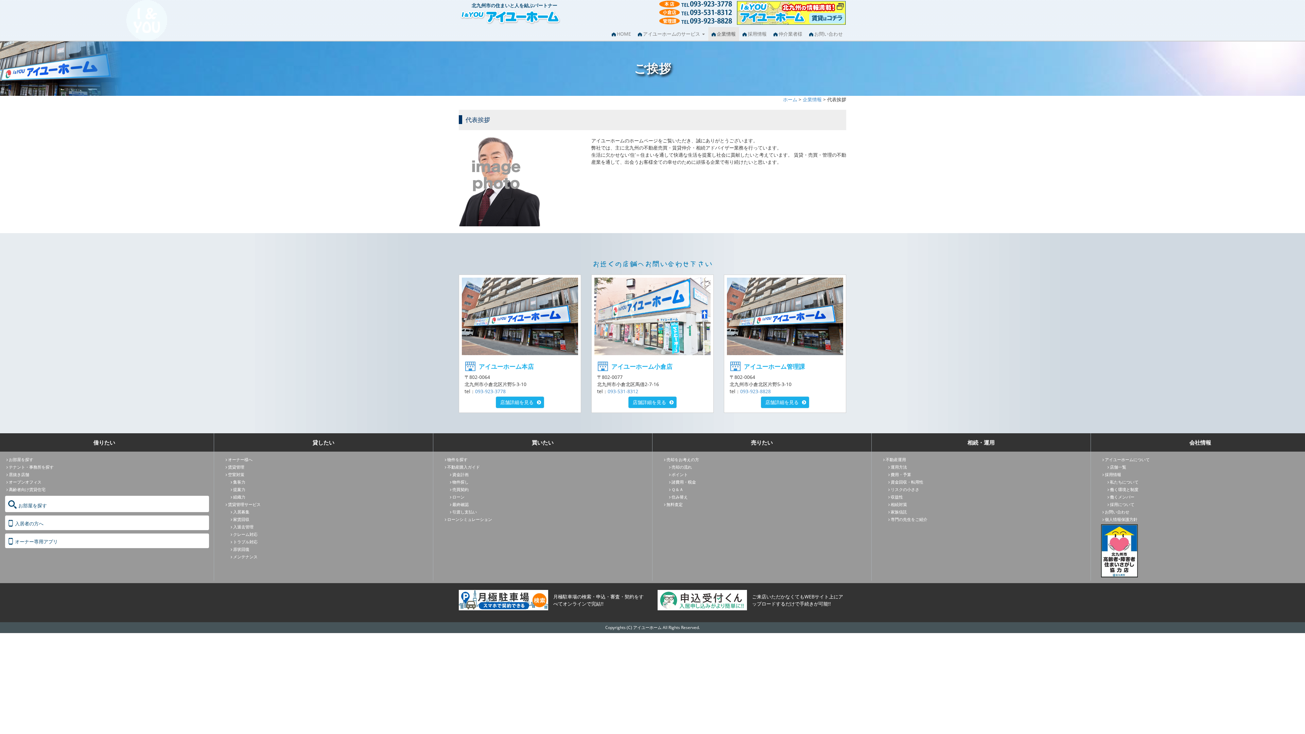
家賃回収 (241, 519)
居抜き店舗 (19, 474)
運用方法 (899, 467)
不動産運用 (896, 459)
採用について (1122, 504)
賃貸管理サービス (244, 504)
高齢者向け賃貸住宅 (27, 489)
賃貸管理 (236, 467)
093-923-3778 (490, 391)
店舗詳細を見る (517, 402)
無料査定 (674, 504)
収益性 (897, 497)
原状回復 (241, 549)
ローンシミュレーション (469, 519)
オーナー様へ (240, 459)
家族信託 (899, 512)
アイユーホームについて (1127, 459)
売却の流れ (682, 467)
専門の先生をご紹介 (909, 519)
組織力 (239, 497)
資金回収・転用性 (907, 482)
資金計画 (460, 474)
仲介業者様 (790, 34)
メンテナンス (245, 557)
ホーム (790, 99)
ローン (458, 497)
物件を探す (457, 459)
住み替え (680, 497)
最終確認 (460, 504)
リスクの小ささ (905, 489)
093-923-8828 (755, 391)
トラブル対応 (245, 542)
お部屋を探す (21, 459)
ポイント (680, 474)
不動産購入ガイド (463, 467)
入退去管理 (243, 527)
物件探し (460, 482)
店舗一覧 (1118, 467)
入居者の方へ (29, 523)
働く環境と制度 (1124, 489)
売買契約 (460, 489)
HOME (624, 34)
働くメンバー (1122, 497)
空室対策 (236, 474)
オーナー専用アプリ (36, 541)
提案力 (239, 489)
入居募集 (241, 512)
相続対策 (899, 504)
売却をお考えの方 (682, 459)
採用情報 (757, 34)
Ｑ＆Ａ (677, 489)
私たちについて (1124, 482)
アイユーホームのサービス (672, 34)
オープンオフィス (25, 482)
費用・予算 (901, 474)
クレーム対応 (245, 534)
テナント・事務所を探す (31, 467)
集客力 (239, 482)
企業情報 (726, 34)
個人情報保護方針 (1121, 519)
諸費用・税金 (684, 482)
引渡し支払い (464, 512)
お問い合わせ (828, 34)
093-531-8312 (623, 391)
